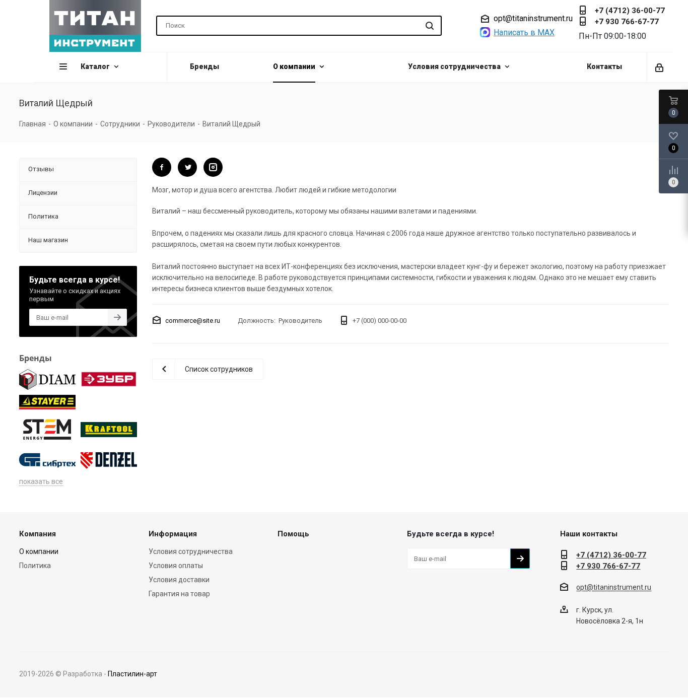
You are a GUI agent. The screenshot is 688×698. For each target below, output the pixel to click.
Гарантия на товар (179, 594)
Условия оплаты (176, 566)
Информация (173, 533)
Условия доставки (179, 580)
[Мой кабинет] (660, 67)
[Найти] (430, 26)
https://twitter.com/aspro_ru (161, 167)
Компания (37, 533)
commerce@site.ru (192, 320)
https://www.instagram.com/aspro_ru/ (213, 167)
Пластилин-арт (132, 674)
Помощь (293, 533)
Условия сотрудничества (191, 551)
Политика (35, 566)
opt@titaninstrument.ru (533, 18)
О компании (38, 551)
